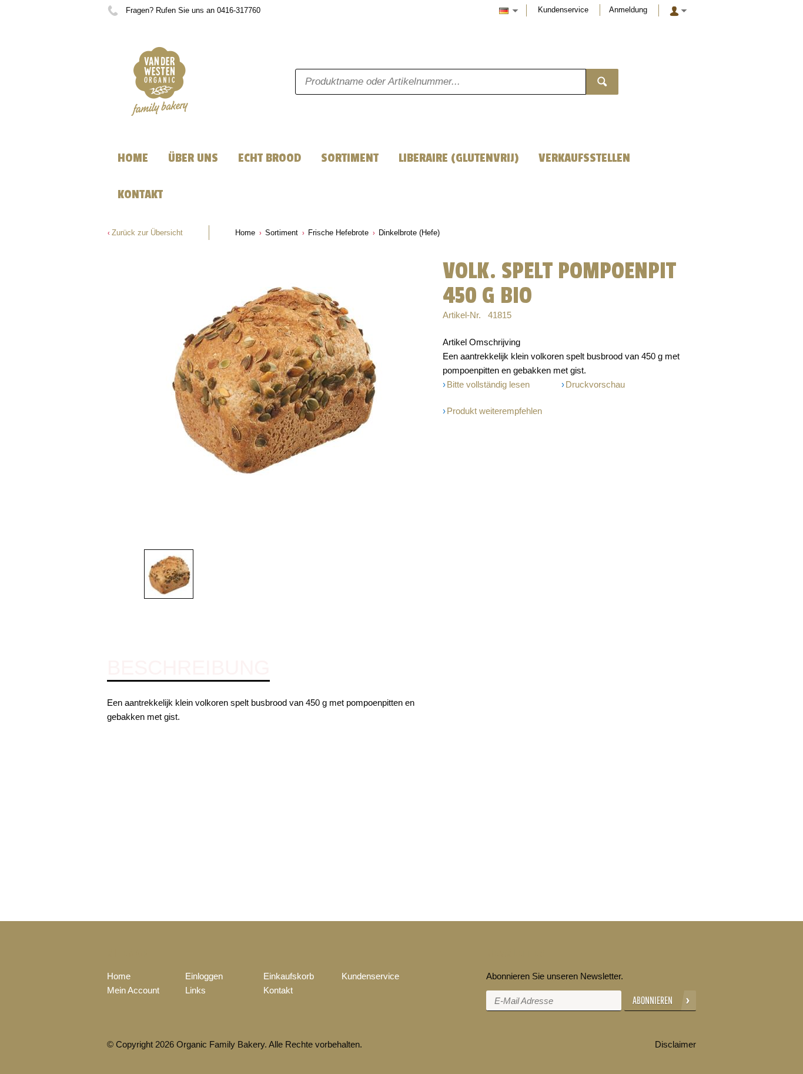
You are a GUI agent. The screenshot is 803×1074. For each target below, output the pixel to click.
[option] (272, 376)
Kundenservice (563, 9)
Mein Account (133, 990)
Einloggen (204, 976)
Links (195, 990)
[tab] (188, 668)
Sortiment (281, 232)
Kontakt (278, 990)
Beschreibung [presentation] (188, 667)
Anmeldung (628, 9)
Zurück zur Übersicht (147, 232)
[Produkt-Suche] (602, 82)
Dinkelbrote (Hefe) (409, 232)
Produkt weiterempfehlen (494, 411)
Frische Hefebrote (338, 232)
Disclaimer (675, 1044)
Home (245, 232)
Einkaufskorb (288, 976)
